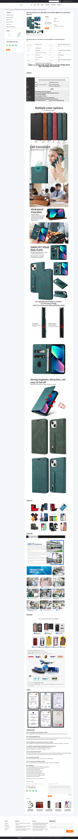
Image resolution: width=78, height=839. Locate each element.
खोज (59, 1)
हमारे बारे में (42, 4)
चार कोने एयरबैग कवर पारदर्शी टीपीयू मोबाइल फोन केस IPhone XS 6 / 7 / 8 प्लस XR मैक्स (58, 810)
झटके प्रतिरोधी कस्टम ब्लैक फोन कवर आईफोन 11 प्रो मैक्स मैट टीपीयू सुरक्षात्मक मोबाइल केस (49, 810)
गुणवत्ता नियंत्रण (53, 4)
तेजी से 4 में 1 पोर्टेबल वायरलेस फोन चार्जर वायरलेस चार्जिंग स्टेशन (23, 824)
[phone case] (32, 23)
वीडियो (38, 4)
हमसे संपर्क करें (59, 4)
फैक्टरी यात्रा (47, 4)
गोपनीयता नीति (19, 837)
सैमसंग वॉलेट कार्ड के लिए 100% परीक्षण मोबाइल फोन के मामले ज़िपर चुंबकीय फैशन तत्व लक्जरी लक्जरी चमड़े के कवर (34, 35)
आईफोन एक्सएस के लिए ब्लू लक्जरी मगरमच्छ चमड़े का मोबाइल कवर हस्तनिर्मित (39, 810)
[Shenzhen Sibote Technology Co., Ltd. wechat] (13, 45)
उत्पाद (35, 4)
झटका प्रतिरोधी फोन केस (41, 778)
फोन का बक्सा (11, 9)
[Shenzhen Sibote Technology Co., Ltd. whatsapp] (10, 45)
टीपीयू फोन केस (30, 778)
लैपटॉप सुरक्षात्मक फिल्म (10, 26)
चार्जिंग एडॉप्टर (8, 19)
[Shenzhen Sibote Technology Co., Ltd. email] (7, 45)
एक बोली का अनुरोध (65, 1)
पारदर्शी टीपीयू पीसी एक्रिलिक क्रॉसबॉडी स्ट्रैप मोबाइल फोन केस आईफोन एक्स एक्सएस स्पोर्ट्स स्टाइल (30, 810)
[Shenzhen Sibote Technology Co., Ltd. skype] (16, 45)
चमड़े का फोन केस (34, 778)
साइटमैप (6, 829)
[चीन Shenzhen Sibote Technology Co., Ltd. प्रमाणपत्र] (9, 35)
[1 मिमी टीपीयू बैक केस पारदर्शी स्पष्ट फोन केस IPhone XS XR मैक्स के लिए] (67, 805)
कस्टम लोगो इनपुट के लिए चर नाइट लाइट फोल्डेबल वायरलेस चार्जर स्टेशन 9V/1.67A (23, 827)
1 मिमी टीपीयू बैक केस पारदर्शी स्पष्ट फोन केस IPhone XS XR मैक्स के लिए (67, 810)
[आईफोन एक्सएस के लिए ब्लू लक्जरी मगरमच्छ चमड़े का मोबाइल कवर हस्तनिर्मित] (40, 805)
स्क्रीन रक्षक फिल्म (9, 22)
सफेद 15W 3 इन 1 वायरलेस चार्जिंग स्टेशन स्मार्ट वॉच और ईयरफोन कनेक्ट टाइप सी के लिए (23, 830)
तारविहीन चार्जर (8, 15)
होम (31, 4)
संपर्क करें (47, 28)
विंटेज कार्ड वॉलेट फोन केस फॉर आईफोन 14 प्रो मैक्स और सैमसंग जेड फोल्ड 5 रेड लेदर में (40, 830)
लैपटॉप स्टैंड (8, 24)
